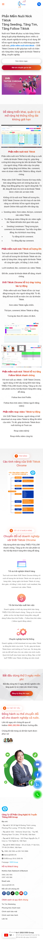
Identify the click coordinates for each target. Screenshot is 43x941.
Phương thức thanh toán (11, 908)
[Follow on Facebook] (4, 893)
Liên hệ (4, 919)
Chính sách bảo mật (9, 911)
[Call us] (17, 893)
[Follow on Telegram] (25, 893)
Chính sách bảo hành (10, 915)
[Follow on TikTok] (13, 893)
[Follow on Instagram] (8, 893)
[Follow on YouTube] (21, 893)
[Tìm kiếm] (39, 4)
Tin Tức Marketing (9, 904)
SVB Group (14, 862)
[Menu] (3, 4)
